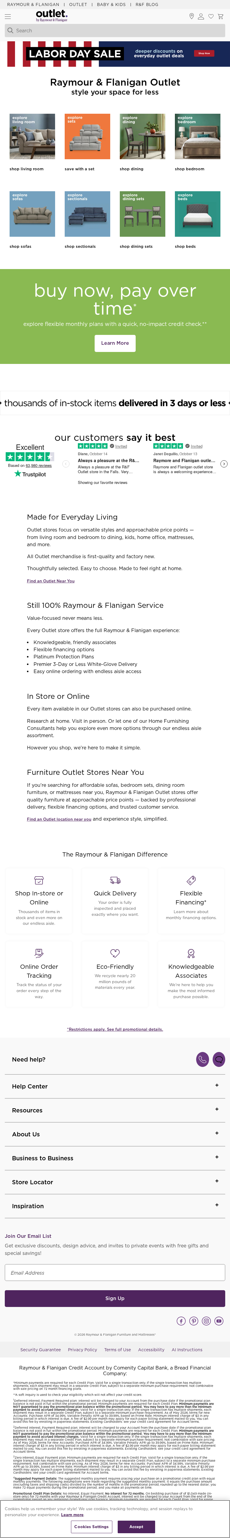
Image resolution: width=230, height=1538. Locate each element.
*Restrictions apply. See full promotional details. (115, 1029)
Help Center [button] (30, 1086)
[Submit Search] (9, 30)
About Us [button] (26, 1134)
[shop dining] (142, 137)
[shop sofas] (32, 215)
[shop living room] (32, 137)
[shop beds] (197, 215)
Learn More (115, 343)
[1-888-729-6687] (202, 1059)
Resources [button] (27, 1110)
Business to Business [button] (42, 1158)
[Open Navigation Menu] (8, 16)
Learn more (72, 1515)
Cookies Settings (91, 1527)
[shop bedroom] (197, 137)
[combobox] (108, 30)
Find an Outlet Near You (51, 581)
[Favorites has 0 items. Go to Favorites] (211, 16)
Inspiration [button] (28, 1206)
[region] (115, 1519)
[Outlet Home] (51, 16)
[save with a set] (87, 137)
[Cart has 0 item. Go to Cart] (220, 16)
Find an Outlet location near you (59, 819)
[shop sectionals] (87, 215)
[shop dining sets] (142, 215)
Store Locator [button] (32, 1182)
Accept (136, 1527)
